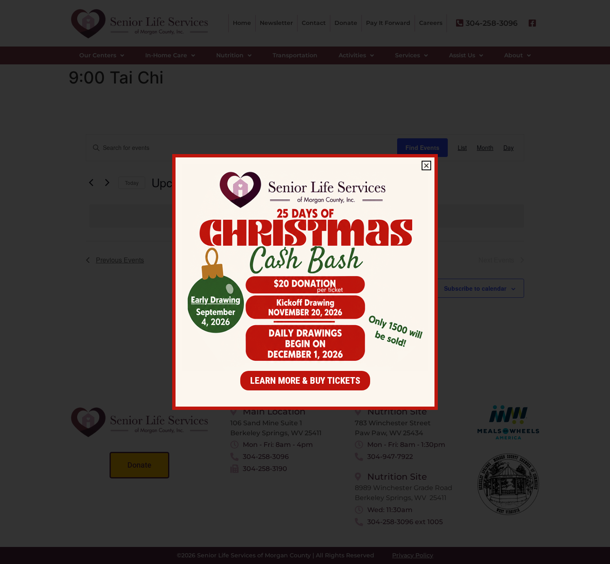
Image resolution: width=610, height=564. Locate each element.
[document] (305, 282)
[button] (426, 165)
